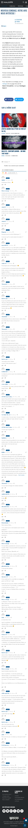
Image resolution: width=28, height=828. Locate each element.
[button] (9, 99)
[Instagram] (21, 811)
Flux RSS (15, 823)
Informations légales (8, 821)
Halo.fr (4, 26)
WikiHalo (20, 6)
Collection (12, 6)
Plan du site (21, 823)
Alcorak (3, 133)
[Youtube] (7, 811)
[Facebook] (18, 811)
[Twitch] (11, 811)
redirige (4, 84)
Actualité (4, 6)
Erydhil (3, 155)
